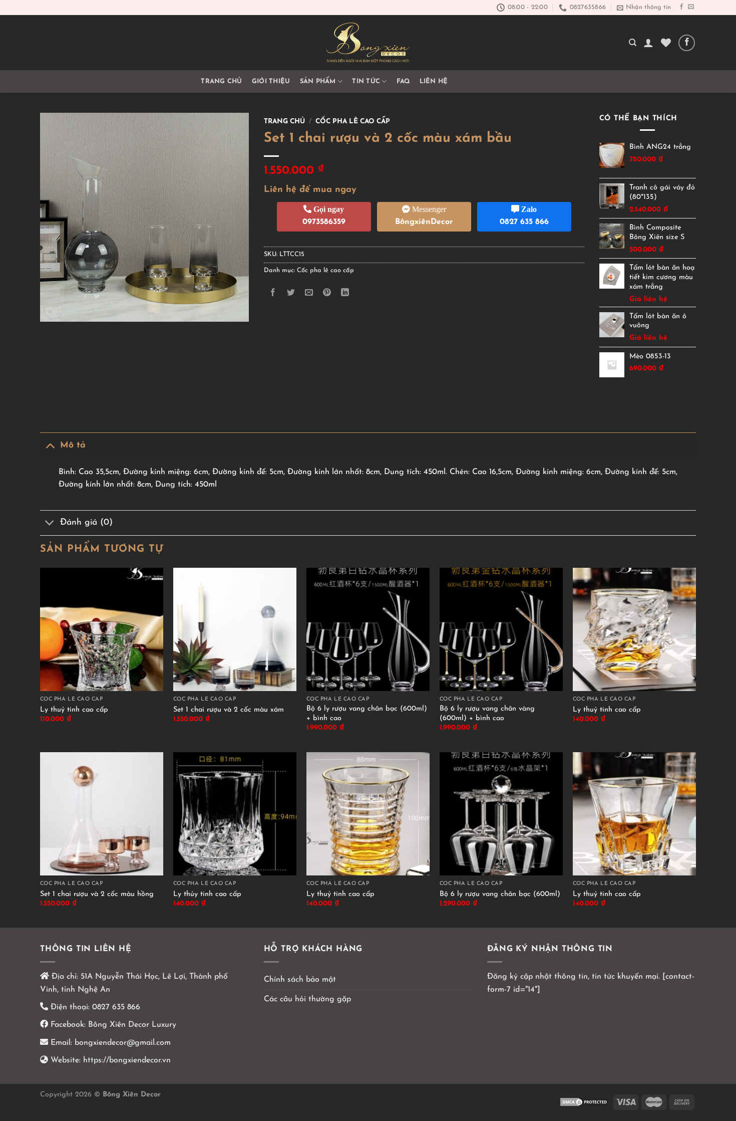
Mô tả (73, 445)
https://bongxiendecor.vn (127, 1060)
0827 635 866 (116, 1007)
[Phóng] (53, 309)
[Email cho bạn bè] (308, 293)
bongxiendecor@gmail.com (121, 1043)
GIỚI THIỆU (271, 81)
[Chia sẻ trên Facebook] (272, 293)
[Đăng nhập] (648, 43)
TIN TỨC (366, 81)
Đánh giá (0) (86, 522)
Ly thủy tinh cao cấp (207, 894)
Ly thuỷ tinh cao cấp (74, 710)
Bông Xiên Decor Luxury (131, 1025)
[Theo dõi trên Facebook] (681, 7)
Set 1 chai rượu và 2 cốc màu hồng (97, 894)
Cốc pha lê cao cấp (352, 121)
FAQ (403, 81)
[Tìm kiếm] (632, 42)
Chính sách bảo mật (300, 980)
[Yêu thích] (666, 43)
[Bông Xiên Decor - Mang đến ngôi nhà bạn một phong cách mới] (368, 42)
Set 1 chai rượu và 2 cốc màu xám (228, 710)
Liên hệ (434, 81)
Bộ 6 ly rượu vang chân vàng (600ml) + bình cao (487, 713)
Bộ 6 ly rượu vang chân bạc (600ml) (500, 894)
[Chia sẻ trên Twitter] (290, 293)
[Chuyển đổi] (50, 445)
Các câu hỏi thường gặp (307, 999)
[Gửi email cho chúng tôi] (691, 7)
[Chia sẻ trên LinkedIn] (345, 293)
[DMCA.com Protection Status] (584, 1101)
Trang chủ (221, 81)
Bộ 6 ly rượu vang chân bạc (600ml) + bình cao (366, 713)
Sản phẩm (318, 81)
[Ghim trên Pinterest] (327, 293)
